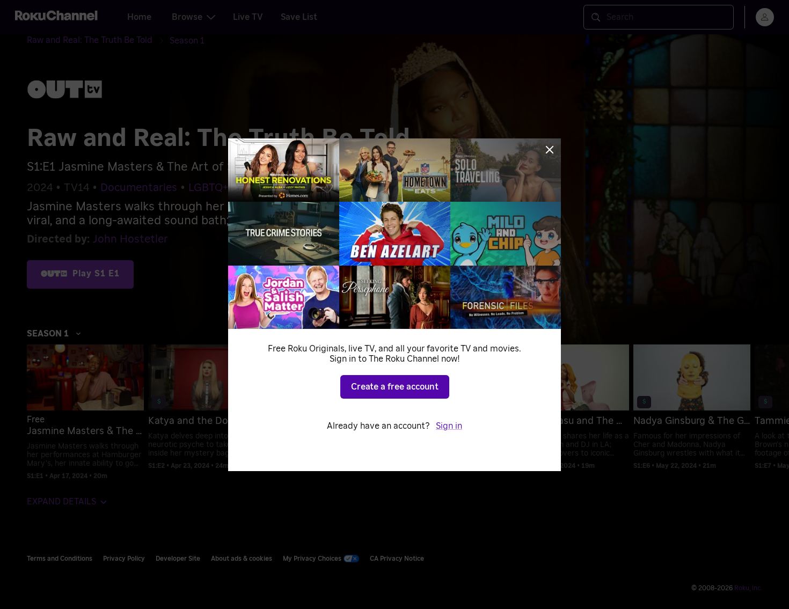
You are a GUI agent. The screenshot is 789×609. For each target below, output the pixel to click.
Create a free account (395, 387)
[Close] (549, 149)
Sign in (449, 426)
